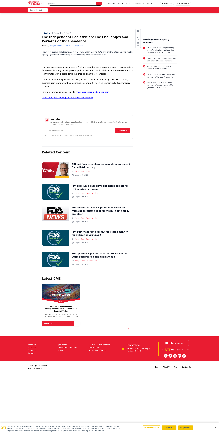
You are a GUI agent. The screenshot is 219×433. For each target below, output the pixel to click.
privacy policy (87, 135)
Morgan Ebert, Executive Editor (86, 193)
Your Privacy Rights (97, 350)
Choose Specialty (36, 10)
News (176, 367)
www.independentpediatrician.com (92, 92)
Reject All (169, 428)
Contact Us (32, 350)
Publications (137, 4)
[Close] (215, 427)
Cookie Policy (99, 431)
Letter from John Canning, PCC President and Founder (67, 97)
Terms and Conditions (67, 347)
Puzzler (128, 4)
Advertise (32, 347)
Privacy (61, 350)
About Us (32, 345)
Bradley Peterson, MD (82, 171)
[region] (109, 428)
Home (157, 367)
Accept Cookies (185, 428)
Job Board (62, 345)
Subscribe (121, 130)
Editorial (31, 353)
